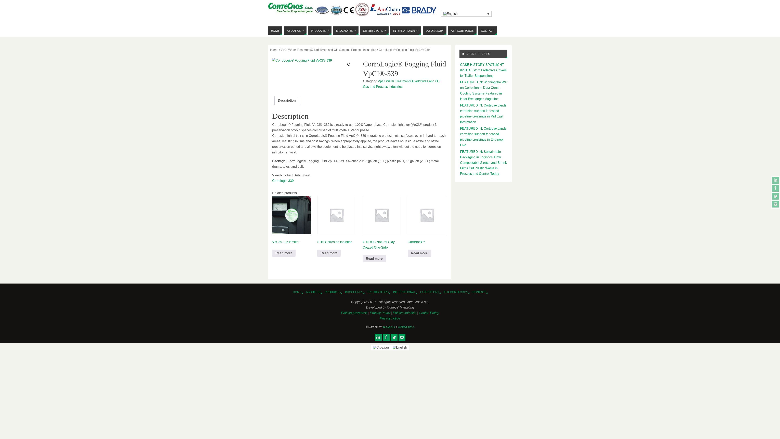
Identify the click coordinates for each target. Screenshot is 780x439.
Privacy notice (390, 318)
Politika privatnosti (354, 313)
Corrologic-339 (283, 181)
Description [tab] (287, 100)
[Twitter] (775, 196)
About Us (313, 292)
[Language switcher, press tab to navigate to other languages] (466, 14)
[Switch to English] (400, 347)
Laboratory (429, 292)
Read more (283, 253)
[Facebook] (775, 188)
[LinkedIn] (775, 180)
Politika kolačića (405, 313)
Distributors (378, 292)
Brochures (354, 292)
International (404, 292)
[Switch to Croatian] (381, 347)
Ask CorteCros (456, 292)
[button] (349, 64)
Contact (479, 292)
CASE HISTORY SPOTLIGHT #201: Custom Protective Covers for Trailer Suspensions (483, 70)
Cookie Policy (429, 313)
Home (274, 49)
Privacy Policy (380, 313)
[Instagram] (775, 204)
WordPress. (406, 327)
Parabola (388, 327)
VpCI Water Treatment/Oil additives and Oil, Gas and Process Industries (328, 49)
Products (333, 292)
